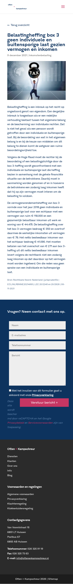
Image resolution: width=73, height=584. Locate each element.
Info (9, 470)
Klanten (11, 461)
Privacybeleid (15, 422)
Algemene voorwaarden (20, 494)
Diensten (12, 456)
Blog (9, 475)
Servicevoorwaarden (40, 422)
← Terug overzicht (18, 25)
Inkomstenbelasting (40, 55)
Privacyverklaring (42, 395)
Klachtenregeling (16, 503)
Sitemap (53, 579)
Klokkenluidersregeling (20, 508)
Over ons (12, 465)
